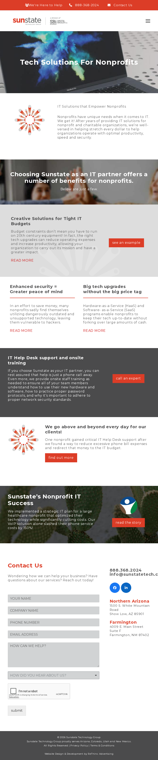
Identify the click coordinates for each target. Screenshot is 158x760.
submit (17, 710)
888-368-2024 (87, 5)
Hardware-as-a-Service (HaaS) (109, 306)
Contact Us (123, 5)
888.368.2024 (126, 570)
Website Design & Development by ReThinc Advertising (79, 753)
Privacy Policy (79, 745)
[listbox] (53, 675)
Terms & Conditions (102, 745)
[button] (148, 21)
